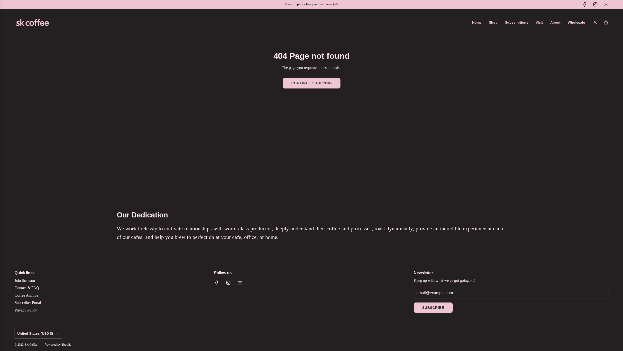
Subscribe (433, 308)
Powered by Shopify (58, 344)
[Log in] (595, 22)
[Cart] (606, 22)
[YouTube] (606, 4)
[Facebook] (584, 4)
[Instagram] (595, 4)
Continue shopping (311, 83)
